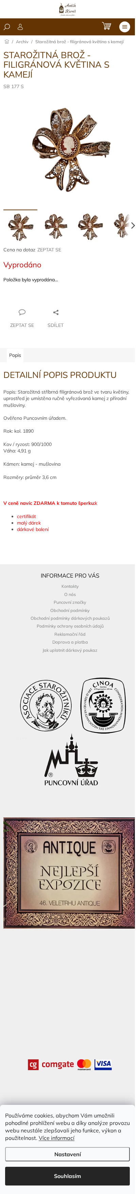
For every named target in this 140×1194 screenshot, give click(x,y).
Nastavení (67, 1154)
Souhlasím (67, 1176)
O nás (70, 594)
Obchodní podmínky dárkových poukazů (70, 618)
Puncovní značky (70, 602)
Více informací (56, 1137)
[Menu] (125, 27)
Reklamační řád (70, 634)
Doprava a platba (70, 642)
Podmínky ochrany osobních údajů (70, 626)
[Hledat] (7, 27)
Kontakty (70, 586)
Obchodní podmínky (70, 610)
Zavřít (40, 299)
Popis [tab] (15, 355)
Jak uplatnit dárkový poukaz (70, 650)
